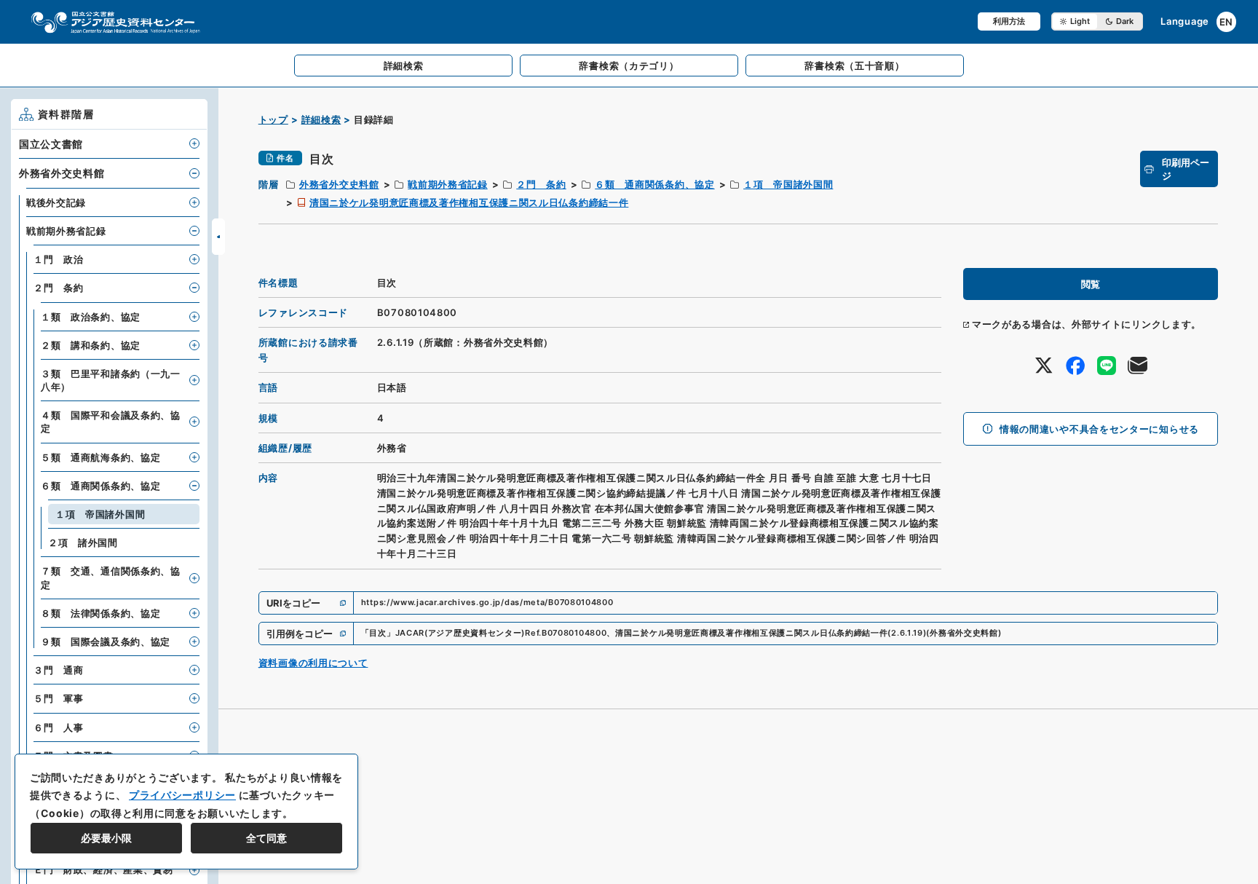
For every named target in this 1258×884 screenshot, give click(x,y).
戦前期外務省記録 (448, 184)
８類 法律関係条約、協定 (100, 613)
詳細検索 (321, 119)
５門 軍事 (58, 698)
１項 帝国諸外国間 (788, 184)
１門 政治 (58, 259)
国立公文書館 (51, 144)
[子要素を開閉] (194, 143)
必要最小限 (106, 838)
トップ (273, 119)
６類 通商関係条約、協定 (654, 184)
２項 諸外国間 (83, 542)
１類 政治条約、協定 (91, 317)
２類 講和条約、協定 (91, 345)
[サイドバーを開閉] (218, 236)
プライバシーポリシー (182, 795)
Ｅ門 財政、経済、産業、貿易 (103, 869)
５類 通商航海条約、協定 (100, 457)
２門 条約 (541, 184)
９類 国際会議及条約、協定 (105, 641)
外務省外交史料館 (339, 184)
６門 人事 (58, 727)
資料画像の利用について (313, 662)
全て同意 (266, 838)
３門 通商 (58, 670)
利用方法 (1009, 21)
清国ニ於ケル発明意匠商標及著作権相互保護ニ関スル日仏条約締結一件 (468, 202)
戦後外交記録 (56, 202)
